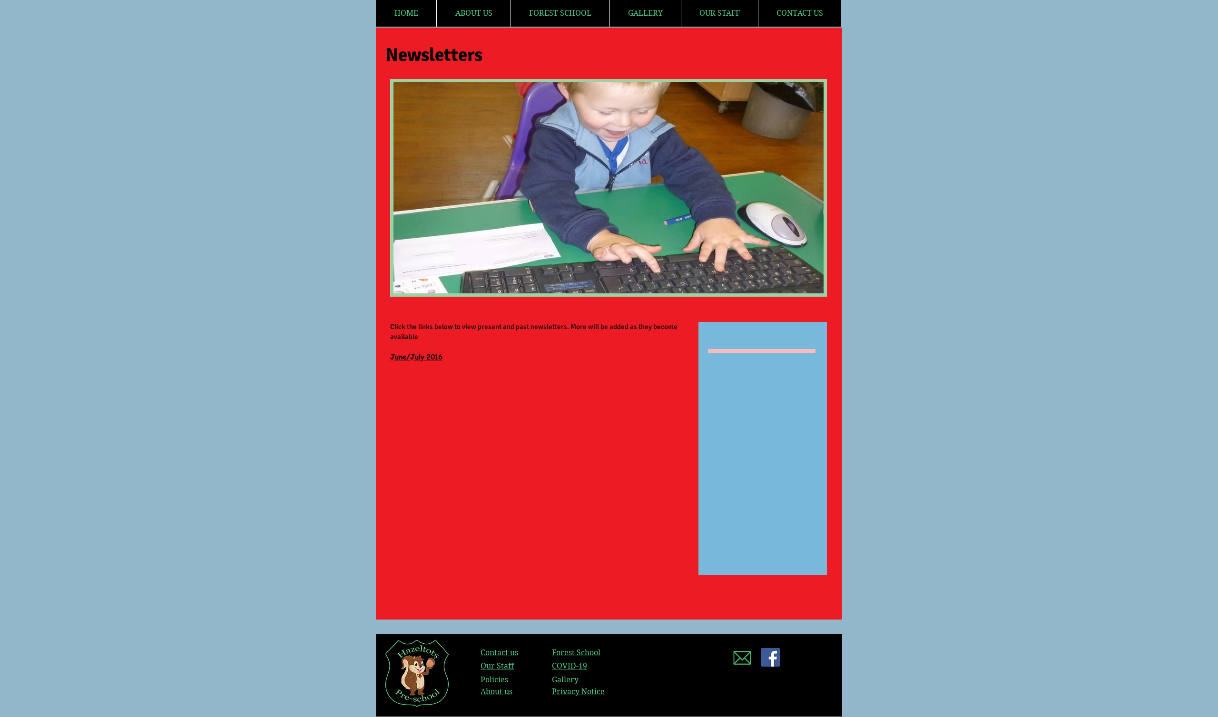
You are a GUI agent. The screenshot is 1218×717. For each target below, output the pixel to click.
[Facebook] (770, 657)
